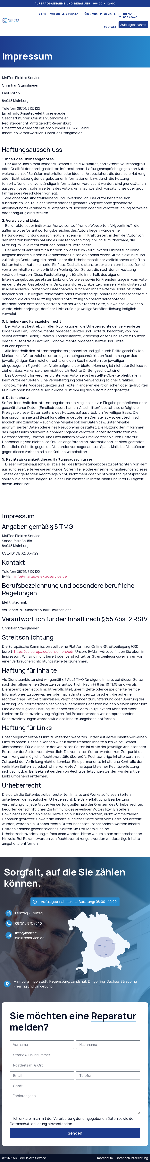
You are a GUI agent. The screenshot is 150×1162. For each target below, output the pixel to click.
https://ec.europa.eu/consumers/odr (43, 651)
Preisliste (108, 13)
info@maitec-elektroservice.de (40, 576)
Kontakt (110, 27)
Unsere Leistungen (64, 13)
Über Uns (91, 13)
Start (43, 13)
